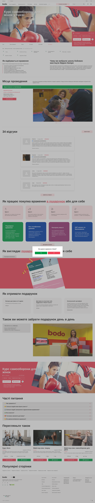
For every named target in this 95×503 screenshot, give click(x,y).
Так (41, 252)
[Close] (61, 247)
